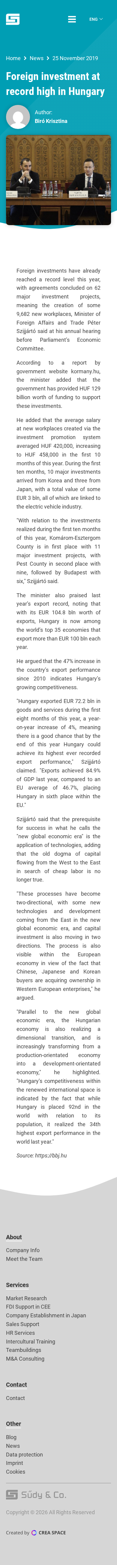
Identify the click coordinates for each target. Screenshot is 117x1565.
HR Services (20, 1333)
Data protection (24, 1454)
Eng (93, 19)
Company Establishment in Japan (46, 1315)
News (37, 58)
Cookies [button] (15, 1472)
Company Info (23, 1250)
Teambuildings (23, 1350)
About (14, 1237)
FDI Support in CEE (28, 1307)
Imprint (14, 1463)
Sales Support (22, 1324)
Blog (11, 1437)
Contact (16, 1384)
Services (17, 1284)
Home (13, 58)
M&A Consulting (25, 1359)
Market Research (26, 1298)
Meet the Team (24, 1259)
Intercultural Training (30, 1341)
